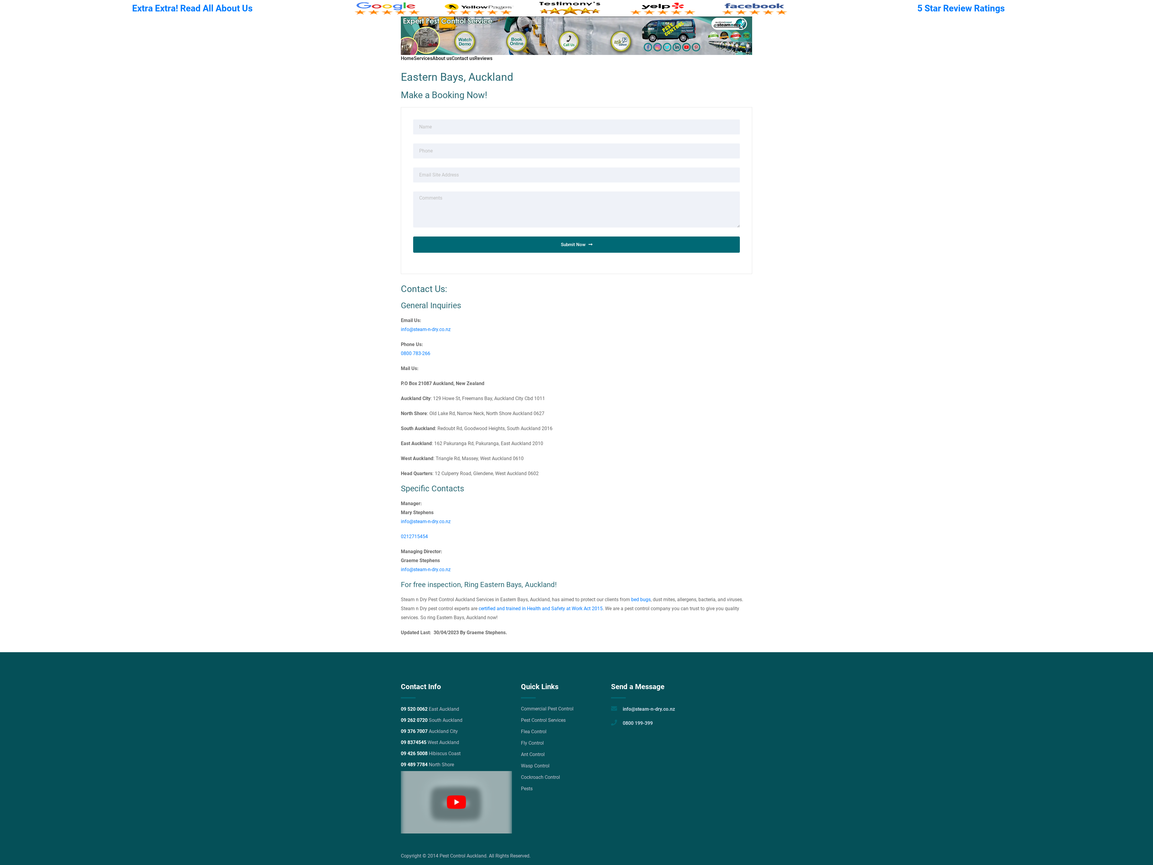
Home (407, 58)
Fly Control (532, 743)
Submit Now (573, 244)
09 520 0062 (414, 709)
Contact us (463, 58)
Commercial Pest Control (547, 709)
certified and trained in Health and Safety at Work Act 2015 (540, 608)
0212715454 (414, 536)
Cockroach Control (540, 777)
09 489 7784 (414, 764)
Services (423, 58)
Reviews (483, 58)
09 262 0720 (414, 720)
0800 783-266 (415, 353)
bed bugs (641, 599)
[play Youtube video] (456, 802)
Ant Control (533, 754)
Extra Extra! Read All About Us (192, 8)
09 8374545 (413, 742)
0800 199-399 (638, 723)
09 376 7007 (414, 731)
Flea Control (533, 731)
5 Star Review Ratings (961, 8)
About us (442, 58)
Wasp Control (535, 766)
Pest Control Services (543, 720)
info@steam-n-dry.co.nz (426, 329)
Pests (527, 788)
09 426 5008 (414, 753)
